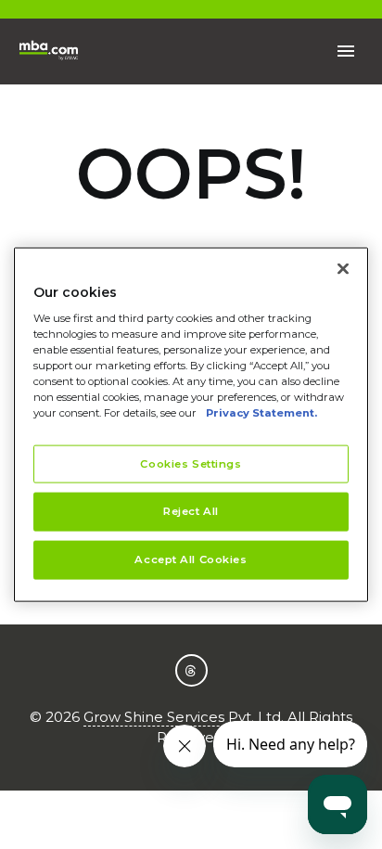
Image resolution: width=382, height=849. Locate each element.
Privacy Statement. (261, 412)
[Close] (343, 268)
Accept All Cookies (190, 559)
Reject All (191, 511)
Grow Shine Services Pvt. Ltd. (183, 717)
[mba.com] (48, 51)
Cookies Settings (190, 463)
